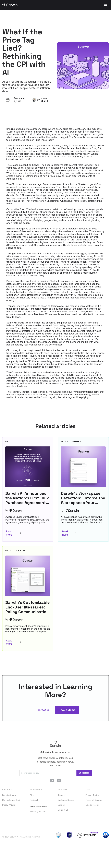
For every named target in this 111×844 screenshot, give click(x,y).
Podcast (34, 800)
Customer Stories (66, 800)
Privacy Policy (92, 795)
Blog (32, 795)
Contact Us (63, 810)
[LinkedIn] (52, 780)
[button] (106, 5)
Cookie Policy (92, 805)
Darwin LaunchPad (11, 800)
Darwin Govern (9, 795)
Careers (61, 805)
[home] (9, 4)
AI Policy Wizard (38, 811)
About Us (62, 795)
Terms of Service (94, 800)
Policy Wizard (8, 805)
